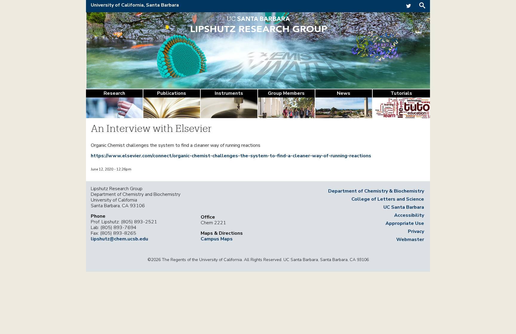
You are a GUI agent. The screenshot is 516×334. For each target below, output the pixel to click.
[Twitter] (408, 8)
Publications (171, 93)
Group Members (286, 93)
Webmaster (410, 239)
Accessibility (409, 215)
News (343, 93)
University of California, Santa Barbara (135, 5)
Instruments (229, 93)
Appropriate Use (405, 223)
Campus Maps (217, 239)
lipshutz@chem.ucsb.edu (119, 239)
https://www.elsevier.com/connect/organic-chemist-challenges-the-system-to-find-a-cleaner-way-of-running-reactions (231, 155)
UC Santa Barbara (403, 207)
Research (114, 93)
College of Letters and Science (387, 199)
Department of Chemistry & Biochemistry (376, 191)
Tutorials (401, 93)
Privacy (416, 231)
